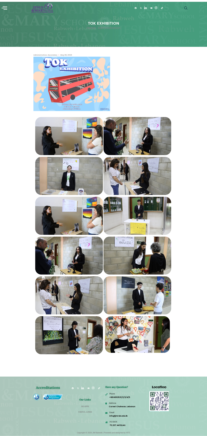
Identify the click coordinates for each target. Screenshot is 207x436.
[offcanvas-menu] (4, 8)
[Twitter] (140, 8)
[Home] (42, 8)
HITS (128, 433)
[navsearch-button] (186, 8)
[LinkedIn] (145, 8)
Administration (109, 28)
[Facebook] (135, 8)
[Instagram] (156, 8)
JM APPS (85, 406)
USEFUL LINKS (85, 412)
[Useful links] (161, 8)
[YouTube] (150, 8)
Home (91, 28)
